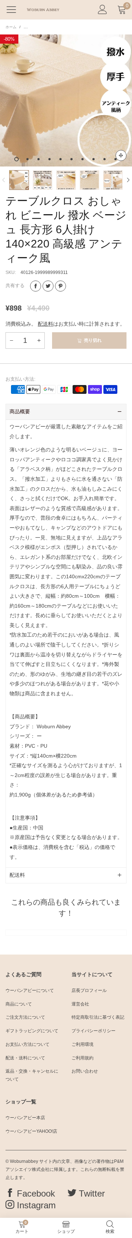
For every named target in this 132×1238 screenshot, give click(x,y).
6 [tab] (71, 159)
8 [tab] (93, 159)
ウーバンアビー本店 (25, 1117)
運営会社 (80, 1004)
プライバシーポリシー (93, 1030)
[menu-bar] (14, 9)
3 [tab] (38, 159)
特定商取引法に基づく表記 (98, 1017)
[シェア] (35, 286)
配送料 (45, 324)
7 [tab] (82, 159)
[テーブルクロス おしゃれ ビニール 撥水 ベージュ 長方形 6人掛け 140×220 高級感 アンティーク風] (66, 100)
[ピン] (60, 286)
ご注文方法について (25, 1017)
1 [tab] (16, 159)
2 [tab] (27, 159)
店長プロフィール (89, 990)
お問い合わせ (85, 1071)
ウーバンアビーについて (30, 990)
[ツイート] (48, 286)
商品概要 (20, 411)
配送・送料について (25, 1058)
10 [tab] (115, 159)
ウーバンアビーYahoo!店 (31, 1131)
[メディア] (120, 155)
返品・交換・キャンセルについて (32, 1075)
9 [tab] (104, 159)
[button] (3, 180)
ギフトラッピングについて (32, 1030)
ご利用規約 (83, 1058)
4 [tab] (49, 159)
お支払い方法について (28, 1044)
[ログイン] (102, 10)
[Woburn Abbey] (43, 9)
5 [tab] (60, 159)
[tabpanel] (66, 100)
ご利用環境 (83, 1044)
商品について (19, 1004)
